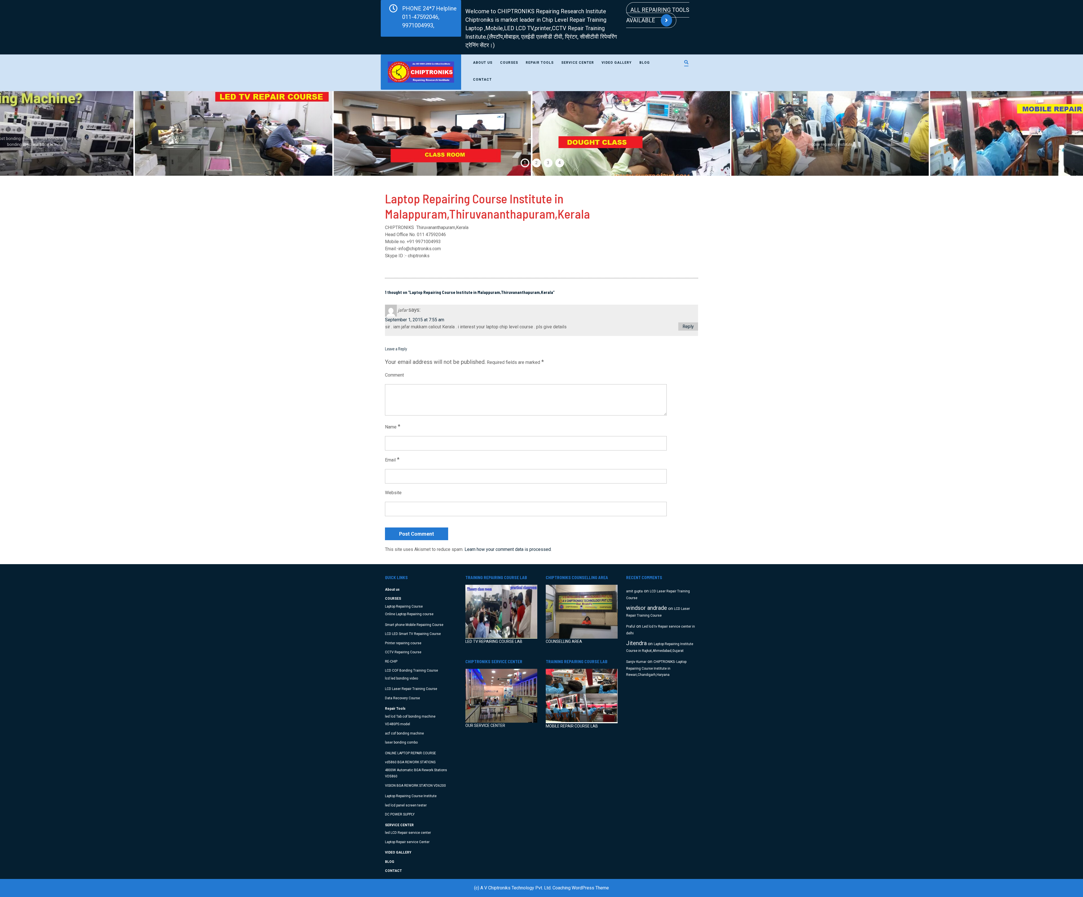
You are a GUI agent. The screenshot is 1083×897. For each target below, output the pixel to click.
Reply (688, 326)
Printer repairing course (403, 643)
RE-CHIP (391, 661)
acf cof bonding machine (404, 733)
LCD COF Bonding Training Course (411, 670)
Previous (31, 133)
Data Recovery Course (402, 698)
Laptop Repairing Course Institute (411, 796)
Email (392, 459)
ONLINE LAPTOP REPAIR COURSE (410, 753)
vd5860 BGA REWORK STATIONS (410, 762)
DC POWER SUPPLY (400, 814)
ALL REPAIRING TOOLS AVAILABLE (657, 15)
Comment (394, 375)
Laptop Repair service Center (407, 842)
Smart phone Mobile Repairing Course (414, 625)
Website (393, 492)
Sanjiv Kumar (636, 662)
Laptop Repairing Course (404, 606)
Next (1051, 133)
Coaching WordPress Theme (580, 888)
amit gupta (634, 591)
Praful (630, 626)
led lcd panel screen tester (406, 805)
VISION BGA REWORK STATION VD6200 (415, 786)
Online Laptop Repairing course (409, 614)
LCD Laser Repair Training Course (411, 689)
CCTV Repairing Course (403, 652)
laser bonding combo (401, 742)
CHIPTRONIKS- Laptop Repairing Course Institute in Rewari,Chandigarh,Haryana (656, 668)
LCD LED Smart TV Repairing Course (413, 634)
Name (392, 426)
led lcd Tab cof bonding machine (410, 716)
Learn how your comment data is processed (508, 549)
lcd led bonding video (401, 678)
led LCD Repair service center (408, 833)
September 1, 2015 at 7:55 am (414, 319)
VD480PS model (397, 724)
